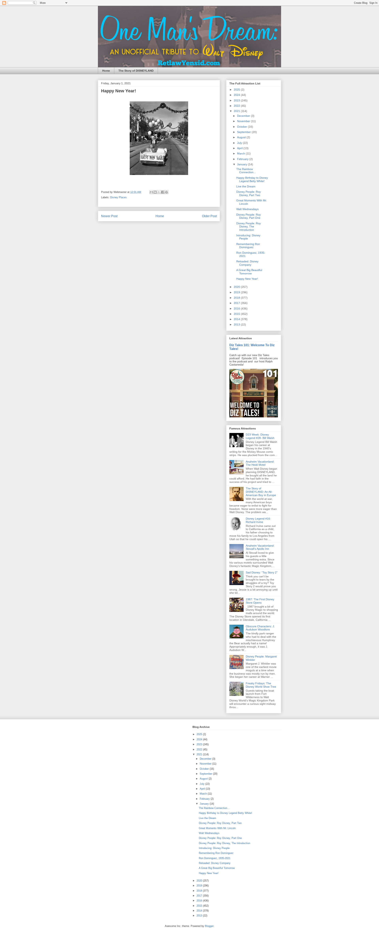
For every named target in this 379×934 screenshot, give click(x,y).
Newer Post (109, 216)
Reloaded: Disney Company (247, 263)
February (243, 159)
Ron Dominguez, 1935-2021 (214, 858)
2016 (237, 308)
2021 (237, 111)
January (242, 164)
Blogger (209, 926)
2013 (237, 324)
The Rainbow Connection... (246, 170)
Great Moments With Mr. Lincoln (217, 828)
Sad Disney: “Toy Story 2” (262, 572)
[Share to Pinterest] (166, 192)
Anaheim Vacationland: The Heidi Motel (260, 463)
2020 (237, 286)
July (240, 142)
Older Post (209, 216)
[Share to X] (159, 192)
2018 (237, 297)
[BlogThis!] (155, 192)
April (240, 148)
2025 (237, 89)
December (244, 115)
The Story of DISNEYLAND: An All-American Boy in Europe (261, 492)
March (241, 153)
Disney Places (118, 197)
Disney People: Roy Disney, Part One (248, 216)
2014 (237, 319)
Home (106, 70)
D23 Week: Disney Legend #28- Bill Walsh (260, 436)
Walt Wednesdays (247, 209)
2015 (237, 313)
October (242, 126)
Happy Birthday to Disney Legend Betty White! (252, 179)
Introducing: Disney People (214, 848)
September (244, 132)
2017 (237, 303)
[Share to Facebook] (163, 192)
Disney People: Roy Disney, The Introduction (248, 227)
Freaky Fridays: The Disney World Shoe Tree (261, 685)
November (244, 121)
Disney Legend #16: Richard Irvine (258, 520)
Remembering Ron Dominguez (248, 245)
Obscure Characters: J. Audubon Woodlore (260, 628)
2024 (237, 94)
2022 (237, 105)
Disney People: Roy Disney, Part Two (248, 193)
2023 (237, 100)
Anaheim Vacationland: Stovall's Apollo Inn (260, 547)
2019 (237, 292)
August (242, 137)
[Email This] (151, 192)
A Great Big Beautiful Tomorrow (249, 271)
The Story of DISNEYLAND (136, 70)
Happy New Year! (247, 278)
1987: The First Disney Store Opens (260, 601)
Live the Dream (245, 186)
